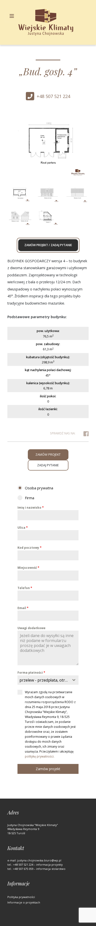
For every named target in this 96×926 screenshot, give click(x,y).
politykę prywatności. (39, 756)
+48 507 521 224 (53, 96)
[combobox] (48, 680)
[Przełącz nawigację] (12, 17)
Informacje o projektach (23, 902)
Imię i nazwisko (30, 507)
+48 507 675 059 (23, 869)
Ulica (22, 527)
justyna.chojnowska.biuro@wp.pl (39, 860)
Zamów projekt (48, 768)
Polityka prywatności (21, 897)
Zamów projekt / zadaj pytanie (48, 245)
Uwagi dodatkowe (31, 628)
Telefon (24, 588)
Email (23, 608)
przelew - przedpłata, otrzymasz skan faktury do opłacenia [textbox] (44, 680)
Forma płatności (31, 672)
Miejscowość (28, 568)
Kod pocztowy (29, 548)
